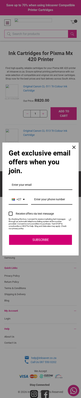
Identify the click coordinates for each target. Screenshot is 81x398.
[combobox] (18, 200)
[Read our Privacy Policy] (70, 219)
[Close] (74, 147)
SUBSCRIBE (40, 240)
